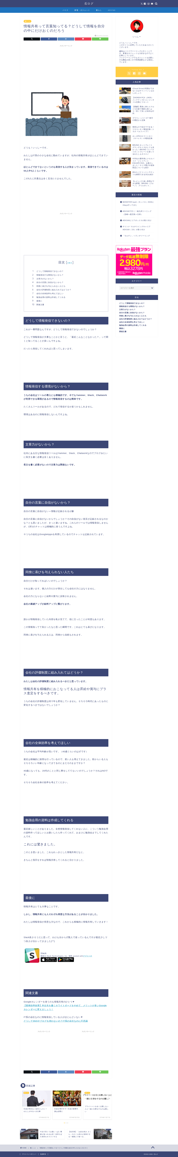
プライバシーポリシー (29, 1154)
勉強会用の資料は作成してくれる (51, 297)
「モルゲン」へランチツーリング (136, 236)
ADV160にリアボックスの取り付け (137, 220)
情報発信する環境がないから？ (50, 275)
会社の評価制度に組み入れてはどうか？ (53, 290)
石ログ (89, 3)
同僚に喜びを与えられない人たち (51, 286)
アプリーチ (87, 956)
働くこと (27, 21)
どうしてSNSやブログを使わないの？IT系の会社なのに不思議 (56, 1021)
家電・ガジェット (82, 10)
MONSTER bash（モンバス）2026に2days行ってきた (138, 203)
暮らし (99, 10)
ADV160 (111, 10)
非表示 (69, 263)
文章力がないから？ (45, 279)
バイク (65, 10)
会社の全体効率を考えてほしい (50, 293)
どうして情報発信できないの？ (50, 271)
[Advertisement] (66, 65)
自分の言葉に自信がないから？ (50, 282)
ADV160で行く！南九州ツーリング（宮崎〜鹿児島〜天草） (137, 212)
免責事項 (43, 1154)
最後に (39, 301)
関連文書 (40, 304)
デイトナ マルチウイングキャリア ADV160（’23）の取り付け (137, 228)
